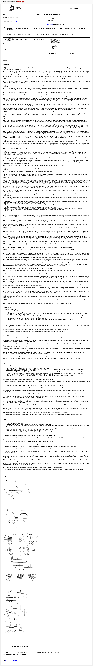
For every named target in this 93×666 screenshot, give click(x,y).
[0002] (15, 660)
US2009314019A (9, 660)
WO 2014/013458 (50, 24)
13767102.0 (14, 21)
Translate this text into (5, 1)
